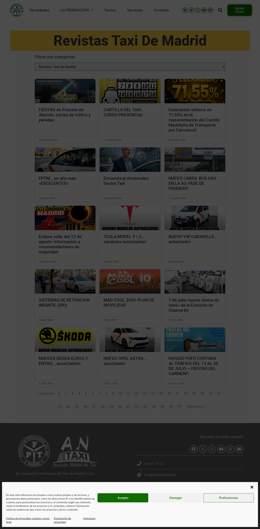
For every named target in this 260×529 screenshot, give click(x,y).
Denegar (175, 498)
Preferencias (228, 498)
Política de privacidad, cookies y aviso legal (28, 520)
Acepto (123, 498)
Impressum (89, 518)
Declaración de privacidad (62, 520)
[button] (252, 487)
